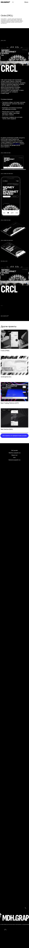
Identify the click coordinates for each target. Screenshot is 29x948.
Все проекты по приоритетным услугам (15, 435)
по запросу (16, 143)
